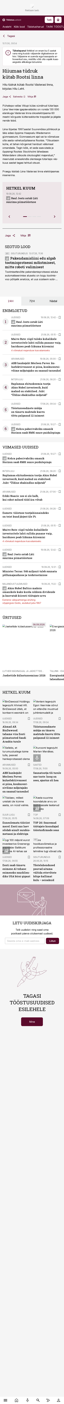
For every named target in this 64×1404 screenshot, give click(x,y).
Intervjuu (17, 379)
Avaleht (6, 26)
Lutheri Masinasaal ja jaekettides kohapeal (28, 671)
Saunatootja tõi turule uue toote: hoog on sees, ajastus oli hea (47, 776)
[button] (25, 941)
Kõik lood (19, 26)
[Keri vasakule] (9, 216)
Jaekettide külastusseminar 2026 (23, 675)
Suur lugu (8, 814)
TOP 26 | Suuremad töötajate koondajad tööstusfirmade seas (46, 826)
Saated (37, 764)
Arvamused (17, 358)
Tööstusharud (35, 26)
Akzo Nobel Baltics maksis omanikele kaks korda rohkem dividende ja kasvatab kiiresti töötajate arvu (28, 592)
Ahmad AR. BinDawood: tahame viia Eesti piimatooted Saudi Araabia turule (14, 734)
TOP (35, 814)
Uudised (16, 317)
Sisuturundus (19, 253)
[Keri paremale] (55, 216)
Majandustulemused (14, 584)
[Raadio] (27, 1400)
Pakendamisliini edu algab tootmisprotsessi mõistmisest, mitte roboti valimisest (30, 262)
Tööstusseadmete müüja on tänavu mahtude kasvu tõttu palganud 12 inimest (28, 411)
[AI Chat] (48, 1400)
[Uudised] (16, 1400)
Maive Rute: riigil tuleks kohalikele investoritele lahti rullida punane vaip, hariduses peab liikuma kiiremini (36, 342)
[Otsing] (38, 1400)
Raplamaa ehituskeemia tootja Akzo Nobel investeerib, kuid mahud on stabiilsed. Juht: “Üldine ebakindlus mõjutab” (29, 479)
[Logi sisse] (58, 1400)
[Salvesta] (60, 317)
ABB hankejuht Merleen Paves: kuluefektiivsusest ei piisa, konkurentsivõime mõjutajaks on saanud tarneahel (36, 366)
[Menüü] (5, 1400)
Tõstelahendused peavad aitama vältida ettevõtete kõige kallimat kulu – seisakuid (44, 872)
